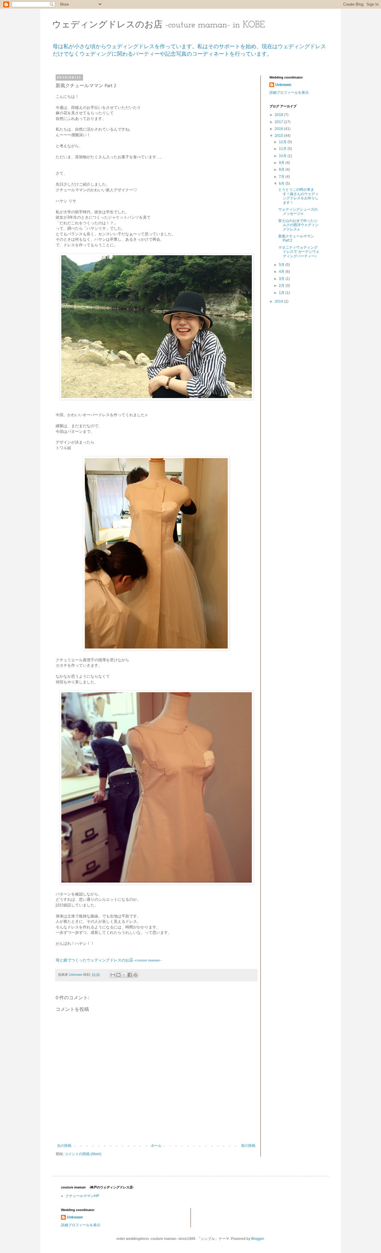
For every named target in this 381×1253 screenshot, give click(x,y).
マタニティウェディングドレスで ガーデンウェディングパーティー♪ (298, 251)
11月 (283, 149)
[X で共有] (124, 975)
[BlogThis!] (118, 975)
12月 (283, 142)
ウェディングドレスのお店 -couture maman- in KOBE (158, 25)
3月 (282, 279)
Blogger (257, 1239)
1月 (282, 293)
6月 (282, 183)
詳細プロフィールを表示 (289, 92)
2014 (279, 301)
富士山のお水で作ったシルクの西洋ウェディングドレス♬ (298, 225)
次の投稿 (64, 1146)
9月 (282, 163)
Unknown (283, 85)
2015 (279, 136)
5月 (282, 265)
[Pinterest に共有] (135, 975)
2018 (279, 115)
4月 (282, 272)
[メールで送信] (113, 975)
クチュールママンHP (82, 1196)
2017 (279, 122)
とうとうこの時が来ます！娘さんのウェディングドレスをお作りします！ (298, 195)
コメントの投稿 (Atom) (83, 1154)
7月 (282, 177)
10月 (283, 156)
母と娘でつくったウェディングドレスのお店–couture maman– (109, 960)
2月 (282, 286)
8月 (282, 169)
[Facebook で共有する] (130, 975)
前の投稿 (248, 1146)
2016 (279, 129)
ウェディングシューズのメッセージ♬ (298, 211)
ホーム (156, 1146)
